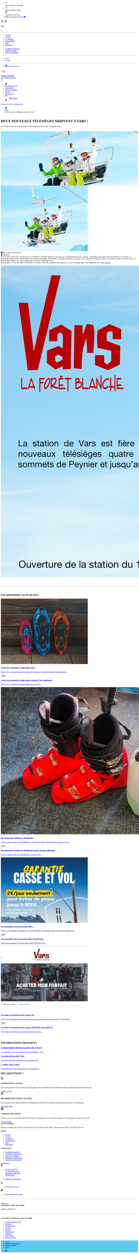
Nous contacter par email (13, 1194)
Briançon (8, 1224)
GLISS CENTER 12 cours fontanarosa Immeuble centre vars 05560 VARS (12, 1172)
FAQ (7, 1247)
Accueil (8, 35)
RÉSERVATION (11, 86)
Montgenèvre (9, 1232)
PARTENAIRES (11, 90)
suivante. (108, 263)
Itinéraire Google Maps (13, 1179)
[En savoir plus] (25, 17)
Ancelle (8, 1228)
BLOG (7, 92)
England (14, 98)
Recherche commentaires (13, 1158)
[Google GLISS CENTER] (6, 1251)
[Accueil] (6, 84)
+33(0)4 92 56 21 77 (12, 1187)
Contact (8, 37)
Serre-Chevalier (10, 1238)
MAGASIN (9, 88)
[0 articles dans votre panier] (6, 100)
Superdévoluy (10, 1226)
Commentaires (10, 41)
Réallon (8, 1230)
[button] (6, 96)
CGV (7, 1241)
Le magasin (9, 39)
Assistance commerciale (13, 1154)
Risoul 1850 (9, 1236)
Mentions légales (11, 51)
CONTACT (9, 94)
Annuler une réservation (13, 1160)
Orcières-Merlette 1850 (13, 1222)
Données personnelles (12, 1243)
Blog (7, 43)
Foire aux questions (12, 53)
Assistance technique (12, 1152)
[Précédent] (2, 21)
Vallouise (8, 1234)
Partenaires (9, 45)
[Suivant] (5, 21)
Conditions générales (12, 49)
